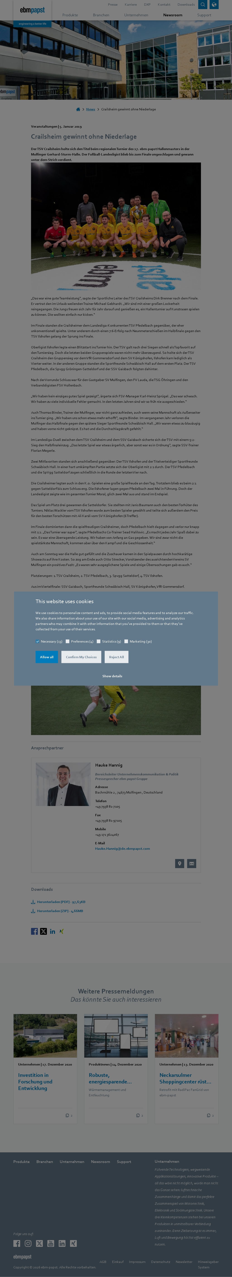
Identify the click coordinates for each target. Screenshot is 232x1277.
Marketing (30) (141, 641)
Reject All (116, 657)
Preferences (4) (82, 641)
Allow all (46, 657)
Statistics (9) (111, 641)
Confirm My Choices (81, 657)
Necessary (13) (51, 641)
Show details (112, 676)
